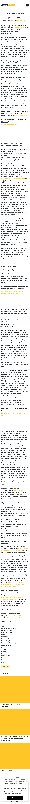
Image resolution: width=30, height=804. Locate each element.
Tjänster (15, 778)
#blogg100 (17, 616)
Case (23, 780)
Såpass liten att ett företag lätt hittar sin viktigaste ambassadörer (14, 597)
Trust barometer (19, 27)
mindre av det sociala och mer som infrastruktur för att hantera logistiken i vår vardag (14, 584)
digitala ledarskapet (16, 82)
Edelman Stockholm (21, 115)
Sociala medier (21, 20)
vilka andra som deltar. (14, 618)
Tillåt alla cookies (15, 797)
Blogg (13, 20)
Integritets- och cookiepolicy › (12, 793)
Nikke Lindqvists (19, 490)
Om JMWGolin (11, 780)
